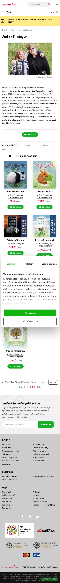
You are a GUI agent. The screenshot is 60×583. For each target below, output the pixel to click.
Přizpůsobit (28, 321)
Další (39, 386)
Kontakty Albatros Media (43, 476)
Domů (4, 30)
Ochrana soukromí (41, 454)
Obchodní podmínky (11, 451)
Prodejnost (28, 145)
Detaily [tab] (29, 264)
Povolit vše (30, 313)
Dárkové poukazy (40, 447)
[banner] (15, 3)
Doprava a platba (9, 457)
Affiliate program (40, 451)
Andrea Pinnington (15, 195)
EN (57, 4)
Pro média (6, 508)
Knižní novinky (39, 444)
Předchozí (23, 386)
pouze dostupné (28, 156)
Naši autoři (6, 447)
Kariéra (36, 495)
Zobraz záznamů (40, 382)
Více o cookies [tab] (49, 264)
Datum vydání (8, 145)
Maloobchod (7, 498)
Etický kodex (38, 498)
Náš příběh (6, 492)
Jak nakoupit (7, 454)
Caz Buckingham (15, 197)
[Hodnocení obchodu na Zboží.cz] (46, 529)
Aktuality (6, 444)
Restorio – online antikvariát (45, 505)
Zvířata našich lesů (15, 240)
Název (45, 145)
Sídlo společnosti (9, 479)
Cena (4, 149)
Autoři (13, 30)
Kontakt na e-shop (10, 476)
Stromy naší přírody (15, 351)
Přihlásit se (46, 424)
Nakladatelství (8, 495)
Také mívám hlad (45, 191)
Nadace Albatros (40, 501)
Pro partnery (7, 505)
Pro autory (6, 501)
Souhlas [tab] (11, 264)
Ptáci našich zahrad (44, 240)
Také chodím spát (15, 191)
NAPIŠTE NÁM (51, 579)
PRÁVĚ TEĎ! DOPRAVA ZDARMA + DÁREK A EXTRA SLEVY (30, 20)
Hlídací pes (31, 134)
